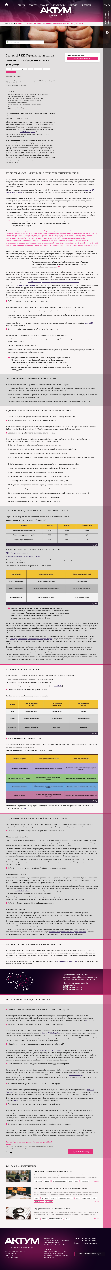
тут (24, 808)
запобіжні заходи (75, 1075)
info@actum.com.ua (89, 1243)
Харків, (46, 1257)
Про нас (21, 5)
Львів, (64, 1251)
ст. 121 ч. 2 (89, 1020)
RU (109, 5)
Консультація (59, 5)
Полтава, (60, 1253)
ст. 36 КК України (22, 891)
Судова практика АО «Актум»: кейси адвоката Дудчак (24, 104)
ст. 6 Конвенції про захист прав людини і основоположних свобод (54, 282)
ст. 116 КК (58, 686)
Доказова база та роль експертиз (17, 102)
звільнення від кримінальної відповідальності (67, 932)
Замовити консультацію (82, 59)
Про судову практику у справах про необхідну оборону (31, 639)
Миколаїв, (47, 1253)
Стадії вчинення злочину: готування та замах (21, 96)
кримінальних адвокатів (67, 961)
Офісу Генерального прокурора (18, 553)
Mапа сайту (8, 1255)
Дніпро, (51, 1251)
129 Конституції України (25, 285)
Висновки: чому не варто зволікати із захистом (22, 107)
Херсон (52, 1257)
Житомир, (58, 1251)
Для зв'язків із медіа (11, 1257)
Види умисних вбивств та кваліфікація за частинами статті (25, 98)
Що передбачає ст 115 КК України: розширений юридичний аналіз (28, 94)
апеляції (16, 1100)
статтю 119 (88, 323)
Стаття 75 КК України (51, 1033)
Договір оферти (10, 1253)
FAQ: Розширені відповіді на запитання (20, 109)
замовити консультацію (90, 1254)
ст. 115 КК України (27, 132)
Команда (44, 5)
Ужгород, (65, 1255)
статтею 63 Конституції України (51, 1050)
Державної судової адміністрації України (24, 556)
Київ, (45, 1251)
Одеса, (54, 1253)
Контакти (73, 5)
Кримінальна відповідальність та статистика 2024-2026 (24, 100)
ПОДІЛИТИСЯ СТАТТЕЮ (80, 1152)
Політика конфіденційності (14, 1251)
